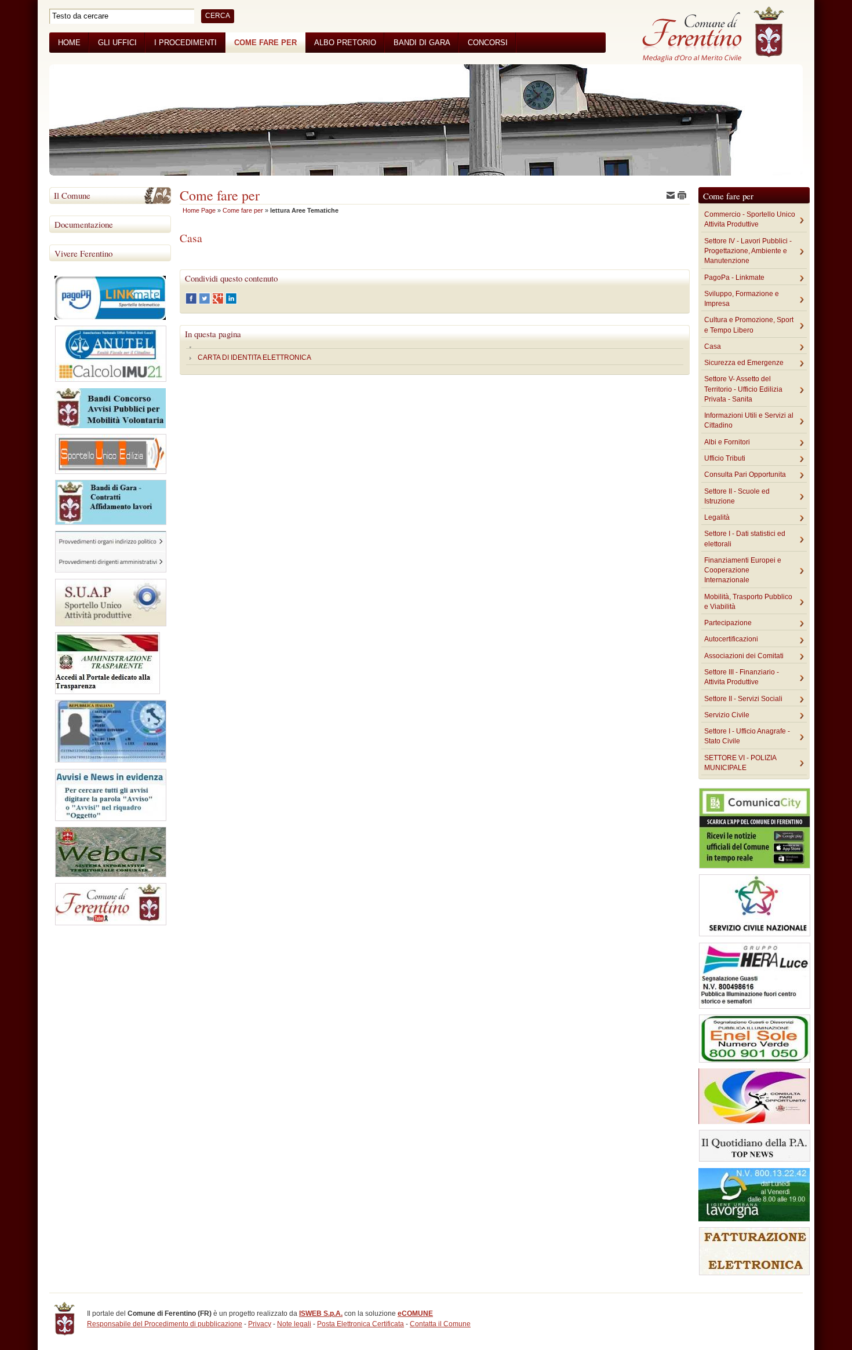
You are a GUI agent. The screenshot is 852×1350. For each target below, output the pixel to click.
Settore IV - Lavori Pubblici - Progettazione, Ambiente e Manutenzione (748, 251)
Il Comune (72, 195)
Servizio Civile (726, 715)
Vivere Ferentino (83, 253)
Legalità (717, 517)
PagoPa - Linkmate (734, 277)
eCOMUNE (415, 1313)
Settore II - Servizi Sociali (743, 698)
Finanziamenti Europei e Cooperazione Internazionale (742, 570)
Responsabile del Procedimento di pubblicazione (164, 1323)
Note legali (294, 1323)
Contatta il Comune (440, 1323)
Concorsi (488, 42)
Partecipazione (728, 622)
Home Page (199, 210)
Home (69, 42)
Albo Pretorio (345, 42)
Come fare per (265, 42)
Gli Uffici (117, 42)
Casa (712, 346)
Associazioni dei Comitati (744, 655)
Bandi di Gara (422, 42)
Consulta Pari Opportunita (745, 474)
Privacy (259, 1323)
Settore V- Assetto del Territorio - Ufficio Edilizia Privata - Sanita (743, 389)
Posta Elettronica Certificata (360, 1323)
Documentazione (83, 224)
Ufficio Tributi (724, 458)
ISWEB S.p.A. (321, 1313)
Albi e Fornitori (727, 442)
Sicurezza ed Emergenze (744, 362)
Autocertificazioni (731, 639)
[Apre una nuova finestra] (192, 301)
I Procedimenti (185, 42)
